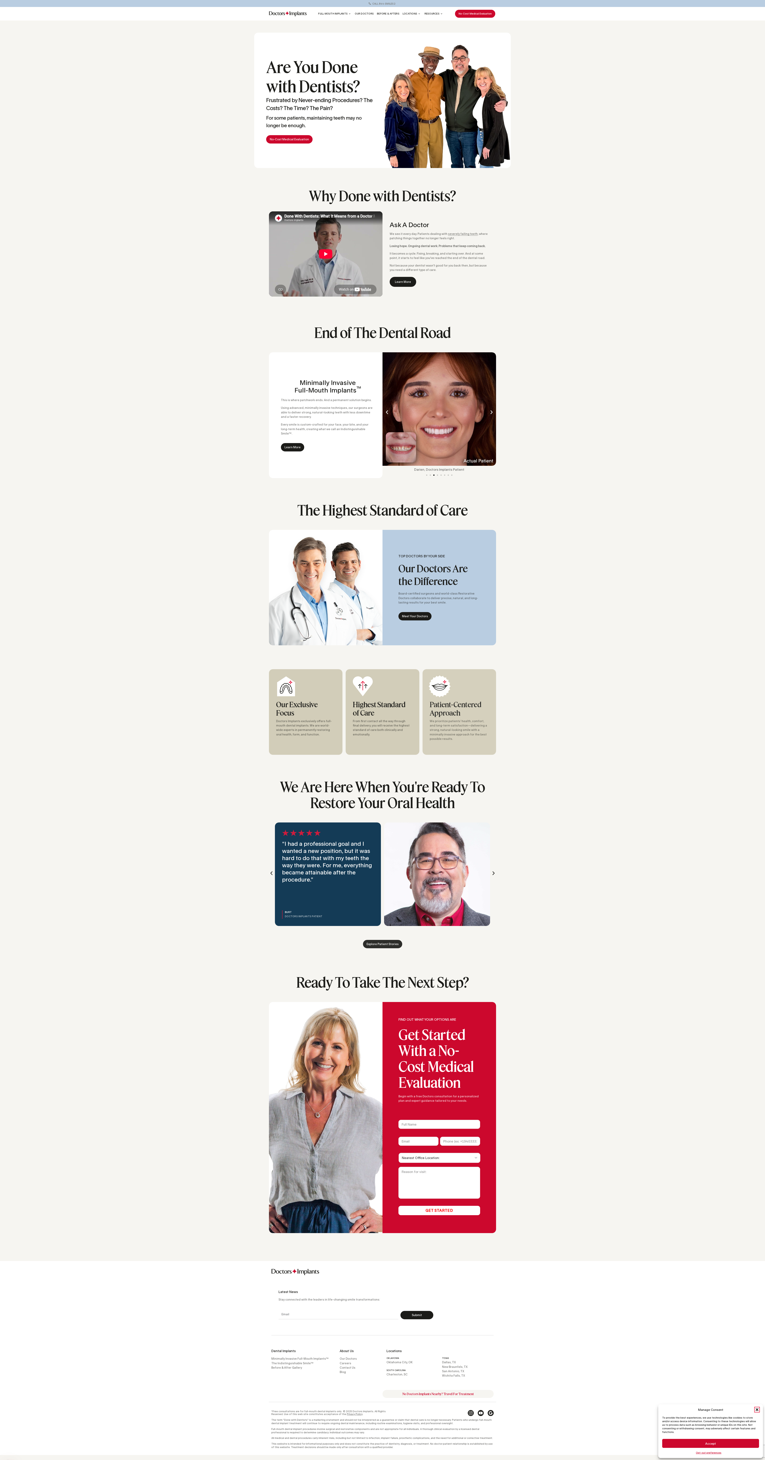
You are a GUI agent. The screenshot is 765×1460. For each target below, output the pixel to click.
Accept (710, 1443)
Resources (432, 13)
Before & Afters (388, 13)
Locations (410, 13)
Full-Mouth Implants (333, 13)
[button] (757, 1410)
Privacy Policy (354, 1414)
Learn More (403, 281)
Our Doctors (364, 13)
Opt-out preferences (708, 1452)
